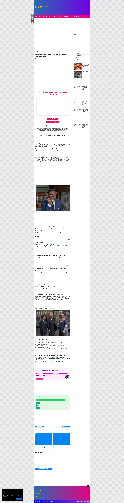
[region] (12, 495)
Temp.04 (77, 53)
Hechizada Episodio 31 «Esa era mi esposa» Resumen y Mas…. (43, 447)
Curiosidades (54, 16)
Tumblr (44, 125)
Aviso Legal (37, 493)
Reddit (61, 125)
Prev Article (39, 426)
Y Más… (60, 16)
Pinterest (53, 125)
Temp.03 (77, 51)
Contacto (36, 496)
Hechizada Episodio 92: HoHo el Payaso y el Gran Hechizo (61, 447)
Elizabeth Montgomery (41, 348)
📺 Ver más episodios (52, 118)
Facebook (39, 125)
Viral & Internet (77, 16)
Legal (71, 16)
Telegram (53, 126)
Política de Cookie (38, 490)
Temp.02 (77, 49)
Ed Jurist (46, 275)
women (65, 16)
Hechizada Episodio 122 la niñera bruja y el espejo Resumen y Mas (53, 370)
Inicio (36, 16)
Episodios (47, 16)
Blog (58, 125)
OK (56, 125)
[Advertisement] (71, 7)
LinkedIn (48, 125)
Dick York (58, 245)
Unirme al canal (40, 400)
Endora (48, 288)
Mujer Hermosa (38, 58)
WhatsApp (65, 125)
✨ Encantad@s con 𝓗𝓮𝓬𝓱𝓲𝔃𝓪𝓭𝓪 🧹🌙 (41, 7)
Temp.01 (77, 47)
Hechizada (41, 16)
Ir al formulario (39, 378)
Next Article (65, 426)
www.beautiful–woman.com (43, 359)
